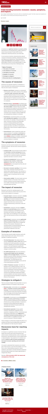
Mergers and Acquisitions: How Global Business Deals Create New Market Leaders (7, 380)
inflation (8, 136)
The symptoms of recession (9, 70)
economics (5, 360)
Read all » (7, 385)
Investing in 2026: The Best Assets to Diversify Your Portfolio (7, 399)
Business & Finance (5, 6)
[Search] (44, 27)
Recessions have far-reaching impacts (12, 78)
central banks (15, 103)
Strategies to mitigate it (8, 76)
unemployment (7, 163)
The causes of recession (9, 68)
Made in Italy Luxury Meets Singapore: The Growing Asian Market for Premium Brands (21, 380)
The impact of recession (8, 72)
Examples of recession (8, 74)
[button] (8, 45)
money (14, 360)
